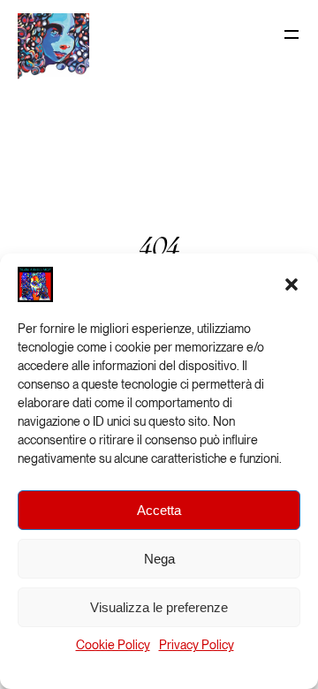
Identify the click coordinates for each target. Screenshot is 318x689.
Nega (159, 558)
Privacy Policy (196, 645)
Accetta (159, 510)
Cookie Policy (113, 645)
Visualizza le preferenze (159, 607)
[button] (291, 284)
